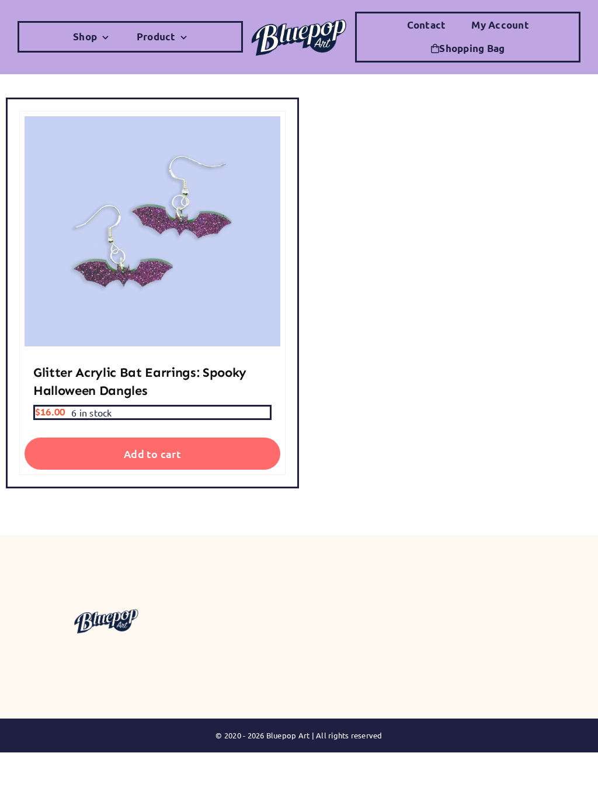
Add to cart (152, 453)
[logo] (299, 18)
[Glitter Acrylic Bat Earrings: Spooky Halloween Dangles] (152, 231)
